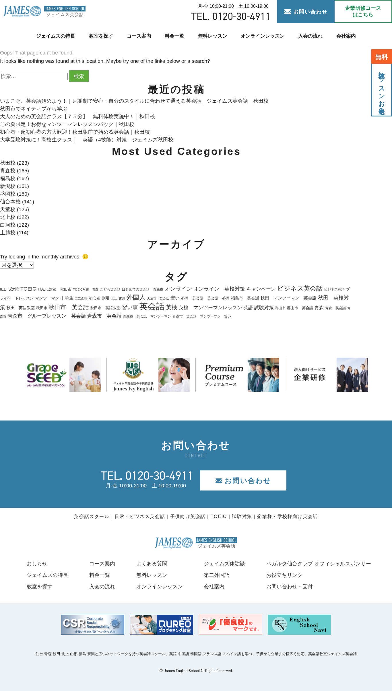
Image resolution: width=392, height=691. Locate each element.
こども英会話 (110, 289)
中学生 (67, 297)
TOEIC (28, 289)
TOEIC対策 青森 (85, 289)
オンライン (178, 289)
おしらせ (37, 564)
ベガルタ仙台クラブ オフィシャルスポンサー (318, 564)
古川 (122, 298)
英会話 (151, 306)
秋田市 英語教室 (105, 308)
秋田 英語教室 (21, 308)
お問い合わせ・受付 (289, 586)
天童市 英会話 (158, 298)
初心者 (94, 298)
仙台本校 (10, 202)
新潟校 (7, 186)
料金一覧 (174, 36)
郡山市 (280, 308)
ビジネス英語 (334, 289)
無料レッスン (212, 36)
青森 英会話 (335, 308)
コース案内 (139, 36)
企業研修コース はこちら (363, 11)
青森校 (7, 171)
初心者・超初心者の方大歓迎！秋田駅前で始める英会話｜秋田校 (75, 132)
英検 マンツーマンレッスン (210, 307)
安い (175, 297)
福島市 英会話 (245, 298)
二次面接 (81, 298)
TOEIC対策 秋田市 (54, 289)
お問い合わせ (311, 12)
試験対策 (264, 307)
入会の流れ (310, 36)
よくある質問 (151, 564)
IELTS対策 (9, 289)
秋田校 (7, 163)
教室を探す (101, 36)
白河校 (7, 225)
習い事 (130, 307)
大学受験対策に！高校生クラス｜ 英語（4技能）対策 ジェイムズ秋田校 (86, 140)
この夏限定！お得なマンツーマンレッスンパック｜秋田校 (67, 124)
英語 (248, 307)
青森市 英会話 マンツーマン (147, 316)
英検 (171, 307)
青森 (319, 307)
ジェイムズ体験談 (224, 564)
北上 (114, 298)
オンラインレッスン (263, 36)
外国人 (136, 297)
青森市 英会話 (104, 316)
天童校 (7, 209)
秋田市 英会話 (69, 307)
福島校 (7, 178)
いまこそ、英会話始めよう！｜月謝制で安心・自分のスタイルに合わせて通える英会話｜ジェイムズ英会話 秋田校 (134, 101)
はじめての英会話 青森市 (142, 289)
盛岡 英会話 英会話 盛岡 (205, 298)
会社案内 (346, 36)
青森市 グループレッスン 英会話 (47, 316)
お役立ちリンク (284, 575)
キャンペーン (261, 289)
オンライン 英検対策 (219, 289)
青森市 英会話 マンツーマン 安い (201, 316)
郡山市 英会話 (300, 308)
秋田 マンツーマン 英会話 (289, 298)
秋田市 (41, 308)
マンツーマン (47, 298)
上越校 (7, 232)
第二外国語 (217, 575)
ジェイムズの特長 (55, 36)
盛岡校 (7, 194)
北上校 (7, 217)
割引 (106, 298)
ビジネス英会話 (300, 288)
